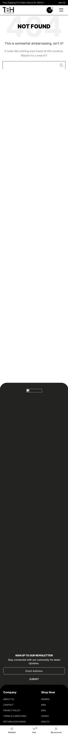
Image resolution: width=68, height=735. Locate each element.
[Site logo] (8, 9)
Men (43, 704)
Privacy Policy (11, 710)
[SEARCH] (61, 65)
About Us (8, 699)
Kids (43, 710)
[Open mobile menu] (61, 10)
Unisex (45, 716)
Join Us (61, 2)
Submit (34, 679)
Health (45, 721)
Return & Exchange (14, 721)
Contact (8, 704)
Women (45, 699)
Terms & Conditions (14, 716)
